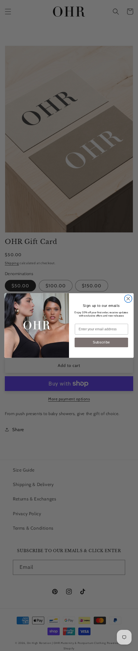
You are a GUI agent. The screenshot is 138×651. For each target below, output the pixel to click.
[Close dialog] (128, 299)
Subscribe (101, 342)
